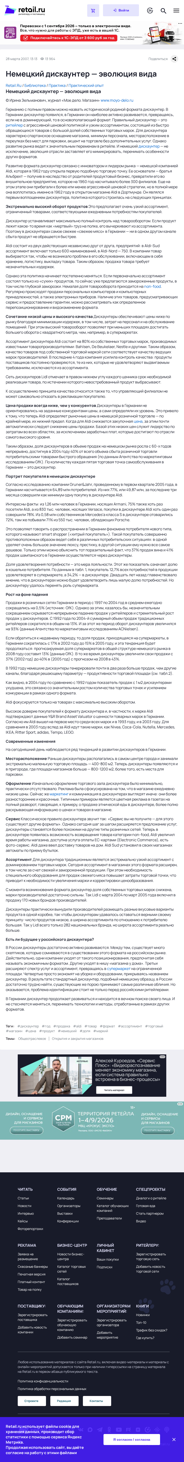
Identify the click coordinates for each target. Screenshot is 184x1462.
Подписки (104, 1267)
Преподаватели (109, 1218)
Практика (57, 85)
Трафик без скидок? (151, 1330)
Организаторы (68, 1205)
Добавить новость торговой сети (150, 1269)
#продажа (61, 1026)
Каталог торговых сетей (71, 1269)
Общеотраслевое (32, 1038)
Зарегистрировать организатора (111, 1322)
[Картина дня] (150, 11)
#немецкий (67, 1031)
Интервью (26, 1213)
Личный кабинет (105, 1248)
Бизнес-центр (72, 1245)
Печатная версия (32, 1274)
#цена (30, 1031)
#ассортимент (130, 1026)
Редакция (64, 1401)
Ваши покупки (108, 1259)
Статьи (23, 1198)
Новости (24, 1205)
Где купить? (145, 1337)
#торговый (154, 1026)
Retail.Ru (14, 85)
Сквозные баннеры (33, 1266)
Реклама (27, 1245)
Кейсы (23, 1221)
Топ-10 (141, 1322)
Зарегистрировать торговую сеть (151, 1256)
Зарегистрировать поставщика (32, 1317)
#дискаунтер (28, 1026)
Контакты (96, 1401)
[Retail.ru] (33, 10)
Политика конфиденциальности (43, 1381)
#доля (85, 1031)
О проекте (31, 1401)
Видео (141, 1221)
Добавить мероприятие (107, 1335)
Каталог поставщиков (68, 1281)
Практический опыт (86, 85)
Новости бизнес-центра (70, 1256)
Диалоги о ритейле (151, 1198)
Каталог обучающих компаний (113, 1208)
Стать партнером (150, 1213)
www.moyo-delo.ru (117, 100)
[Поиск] (163, 10)
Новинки (143, 1314)
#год (46, 1026)
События (66, 1189)
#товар (90, 1026)
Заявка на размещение (28, 1256)
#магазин (14, 1031)
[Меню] (176, 10)
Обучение (107, 1189)
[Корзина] (93, 10)
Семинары (105, 1198)
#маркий (100, 1031)
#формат (107, 1026)
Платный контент (31, 1281)
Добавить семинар (72, 1337)
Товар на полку (29, 1289)
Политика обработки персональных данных (52, 1388)
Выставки (65, 1213)
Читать (25, 1189)
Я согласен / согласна (131, 1439)
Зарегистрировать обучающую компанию (72, 1325)
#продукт (47, 1031)
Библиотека (35, 85)
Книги (142, 1306)
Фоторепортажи (30, 1228)
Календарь (65, 1198)
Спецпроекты (150, 1189)
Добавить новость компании (32, 1329)
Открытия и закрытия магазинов (78, 1038)
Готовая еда (145, 1205)
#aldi (77, 1026)
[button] (34, 1189)
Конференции (68, 1221)
